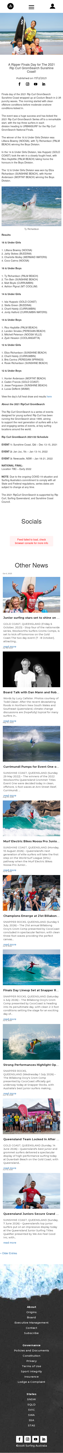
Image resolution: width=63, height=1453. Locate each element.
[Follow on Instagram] (27, 84)
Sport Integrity (31, 1371)
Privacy (31, 1361)
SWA (31, 1415)
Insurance (31, 1376)
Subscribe (31, 1333)
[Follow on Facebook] (19, 84)
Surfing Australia (36, 1445)
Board (31, 1317)
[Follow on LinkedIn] (43, 84)
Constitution (31, 1355)
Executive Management (32, 1322)
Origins (31, 1312)
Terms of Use (31, 1366)
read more (9, 646)
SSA (31, 1420)
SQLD (31, 1404)
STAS (31, 1425)
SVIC (31, 1409)
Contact (31, 1327)
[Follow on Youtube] (35, 84)
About (31, 1307)
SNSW (31, 1399)
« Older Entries (8, 1253)
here (49, 396)
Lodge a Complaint (31, 1381)
